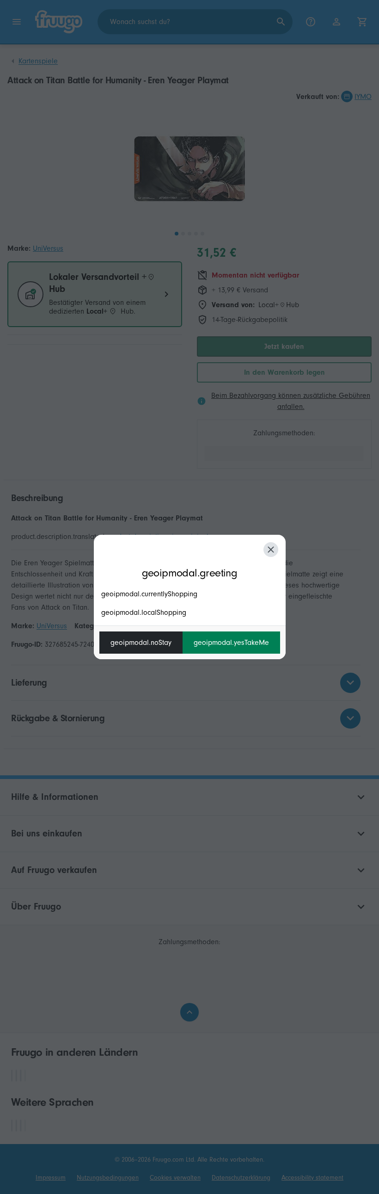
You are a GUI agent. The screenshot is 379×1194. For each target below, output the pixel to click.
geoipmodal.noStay (140, 642)
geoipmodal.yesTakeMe (231, 642)
